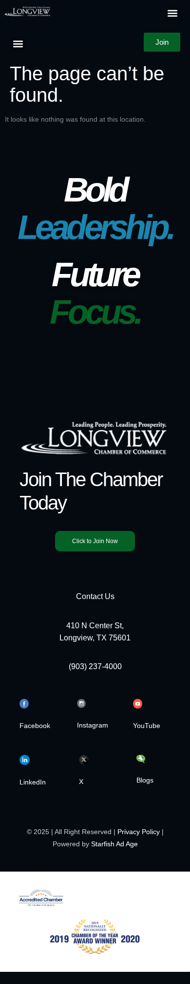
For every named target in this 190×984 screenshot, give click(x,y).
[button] (172, 13)
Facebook (34, 725)
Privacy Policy (138, 832)
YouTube (146, 725)
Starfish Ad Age (114, 844)
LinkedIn (32, 782)
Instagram (92, 725)
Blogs (144, 780)
